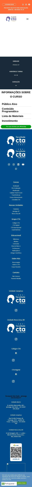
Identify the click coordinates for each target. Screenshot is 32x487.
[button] (16, 104)
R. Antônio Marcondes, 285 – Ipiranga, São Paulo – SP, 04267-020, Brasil (16, 407)
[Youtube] (23, 164)
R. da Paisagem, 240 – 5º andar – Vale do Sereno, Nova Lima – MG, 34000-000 (16, 435)
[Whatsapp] (16, 169)
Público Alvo (9, 104)
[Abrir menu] (27, 19)
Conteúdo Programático (10, 110)
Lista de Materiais (12, 116)
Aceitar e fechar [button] (22, 483)
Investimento (10, 120)
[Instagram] (9, 164)
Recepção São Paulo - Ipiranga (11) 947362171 (16, 397)
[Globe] (19, 360)
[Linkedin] (18, 164)
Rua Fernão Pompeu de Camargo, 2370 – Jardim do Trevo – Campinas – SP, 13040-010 (16, 421)
